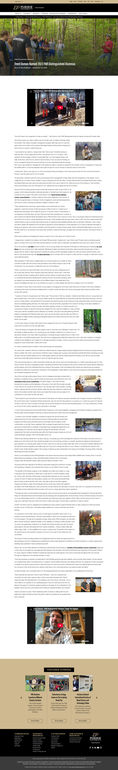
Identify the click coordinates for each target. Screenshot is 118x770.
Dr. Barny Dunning (43, 254)
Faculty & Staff (55, 736)
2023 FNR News (47, 17)
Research (36, 14)
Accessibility (44, 762)
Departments (72, 14)
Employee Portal (18, 736)
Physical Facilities (38, 742)
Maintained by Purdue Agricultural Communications (81, 764)
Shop (85, 1)
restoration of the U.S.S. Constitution (26, 381)
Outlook (16, 744)
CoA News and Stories (75, 738)
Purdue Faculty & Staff (39, 738)
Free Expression (33, 764)
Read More (35, 721)
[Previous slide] (21, 697)
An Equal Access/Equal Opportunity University (61, 762)
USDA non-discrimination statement (85, 762)
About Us (18, 14)
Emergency (97, 1)
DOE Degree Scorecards (45, 764)
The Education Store (75, 740)
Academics (27, 14)
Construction (36, 749)
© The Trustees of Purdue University (28, 762)
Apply (71, 1)
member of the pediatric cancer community (81, 548)
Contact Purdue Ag (74, 742)
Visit (89, 1)
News (75, 1)
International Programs (57, 14)
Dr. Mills (31, 247)
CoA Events (54, 740)
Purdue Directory (37, 743)
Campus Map (36, 745)
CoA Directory (55, 738)
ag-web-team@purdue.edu (77, 767)
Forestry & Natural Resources (33, 17)
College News (19, 17)
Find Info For (18, 1)
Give (92, 1)
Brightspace (17, 738)
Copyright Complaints (59, 764)
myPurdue (17, 746)
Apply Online (83, 14)
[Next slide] (96, 697)
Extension (45, 14)
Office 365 (17, 742)
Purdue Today (18, 740)
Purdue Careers (37, 740)
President (80, 1)
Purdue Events (37, 747)
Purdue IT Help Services (39, 751)
